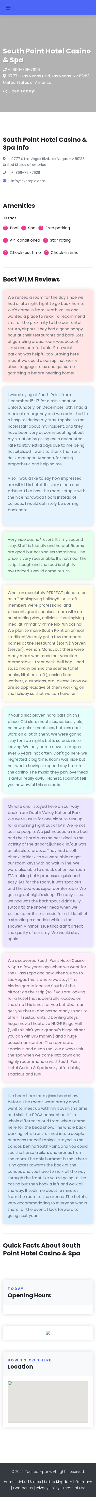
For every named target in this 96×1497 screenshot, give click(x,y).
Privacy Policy (48, 1487)
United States (29, 1481)
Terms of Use (74, 1487)
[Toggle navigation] (8, 7)
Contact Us (23, 1487)
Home (9, 1481)
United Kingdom (58, 1481)
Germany (83, 1481)
